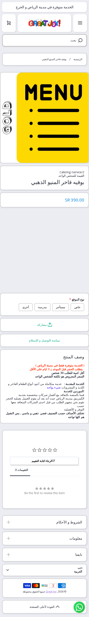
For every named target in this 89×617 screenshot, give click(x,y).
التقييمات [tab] (23, 470)
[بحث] (81, 40)
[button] (44, 325)
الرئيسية (77, 59)
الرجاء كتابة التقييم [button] (42, 461)
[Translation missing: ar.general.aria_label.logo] (44, 23)
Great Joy (51, 591)
